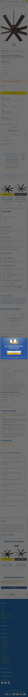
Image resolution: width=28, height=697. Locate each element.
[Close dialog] (26, 338)
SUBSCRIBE (14, 353)
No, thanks (14, 355)
